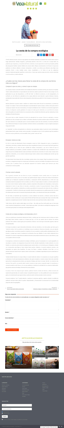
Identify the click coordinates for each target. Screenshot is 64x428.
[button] (41, 4)
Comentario (8, 300)
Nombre (7, 312)
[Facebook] (28, 8)
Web (6, 323)
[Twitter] (30, 8)
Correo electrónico (9, 317)
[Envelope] (36, 8)
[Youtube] (33, 8)
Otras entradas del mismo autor (32, 45)
